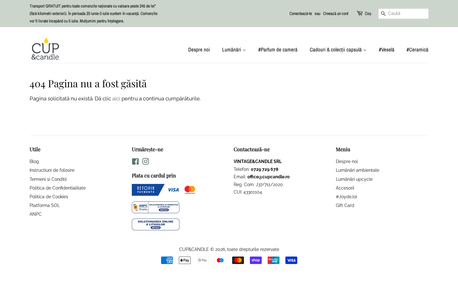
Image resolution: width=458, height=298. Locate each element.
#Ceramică (417, 49)
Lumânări (232, 49)
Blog (34, 161)
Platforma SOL (45, 205)
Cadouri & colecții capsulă (336, 49)
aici (116, 98)
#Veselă (386, 49)
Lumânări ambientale (357, 170)
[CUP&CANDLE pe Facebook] (135, 162)
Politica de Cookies (49, 196)
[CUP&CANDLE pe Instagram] (145, 162)
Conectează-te (300, 13)
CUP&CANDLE (194, 249)
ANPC (36, 214)
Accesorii (345, 187)
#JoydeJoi (346, 196)
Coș (368, 13)
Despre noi (199, 49)
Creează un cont (335, 13)
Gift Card (345, 205)
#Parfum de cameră (278, 49)
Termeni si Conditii (48, 179)
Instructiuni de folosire (52, 170)
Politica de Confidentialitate (58, 187)
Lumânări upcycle (354, 179)
